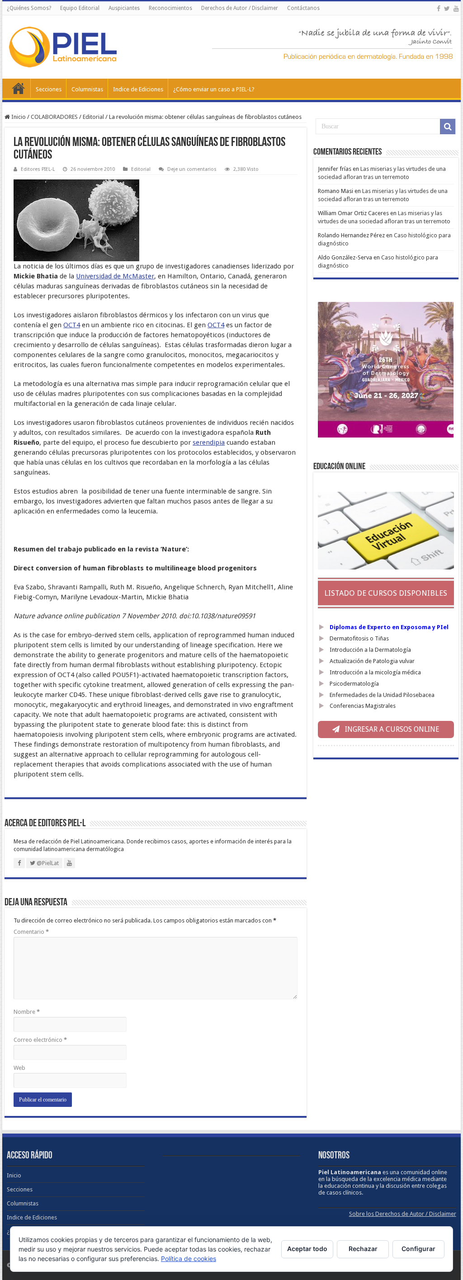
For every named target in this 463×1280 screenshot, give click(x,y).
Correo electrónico (40, 1039)
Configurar (418, 1248)
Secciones (48, 89)
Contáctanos (303, 8)
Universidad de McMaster (115, 276)
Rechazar (363, 1248)
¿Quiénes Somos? (29, 8)
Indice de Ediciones (138, 89)
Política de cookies (188, 1258)
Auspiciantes (124, 8)
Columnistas (87, 89)
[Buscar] (447, 126)
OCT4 (71, 325)
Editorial (93, 116)
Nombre (27, 1011)
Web (19, 1067)
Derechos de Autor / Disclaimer (239, 8)
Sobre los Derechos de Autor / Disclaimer (402, 1213)
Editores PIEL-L (38, 169)
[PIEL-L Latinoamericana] (63, 45)
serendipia (209, 442)
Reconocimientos (170, 8)
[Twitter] (447, 8)
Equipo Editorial (79, 8)
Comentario (31, 931)
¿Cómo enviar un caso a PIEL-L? (214, 89)
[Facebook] (438, 8)
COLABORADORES (54, 116)
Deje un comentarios (192, 169)
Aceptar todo (307, 1248)
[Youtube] (456, 8)
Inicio (18, 88)
